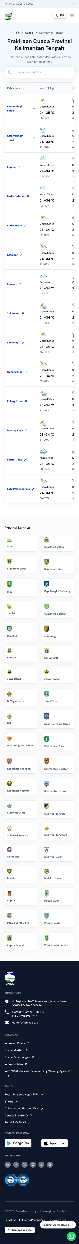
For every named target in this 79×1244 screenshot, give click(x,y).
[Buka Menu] (72, 15)
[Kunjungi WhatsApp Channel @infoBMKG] (50, 1165)
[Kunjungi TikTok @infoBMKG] (41, 1165)
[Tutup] (72, 1226)
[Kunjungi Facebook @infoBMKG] (16, 1165)
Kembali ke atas (22, 1230)
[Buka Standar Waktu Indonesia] (72, 3)
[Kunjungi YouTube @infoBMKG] (8, 1165)
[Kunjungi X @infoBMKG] (24, 1165)
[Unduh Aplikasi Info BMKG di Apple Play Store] (57, 1143)
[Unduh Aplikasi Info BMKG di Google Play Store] (21, 1143)
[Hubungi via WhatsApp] (71, 1236)
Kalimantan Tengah (51, 32)
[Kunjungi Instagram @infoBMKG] (33, 1165)
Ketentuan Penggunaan (32, 1220)
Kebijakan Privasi (57, 1220)
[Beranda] (8, 15)
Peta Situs (10, 1220)
